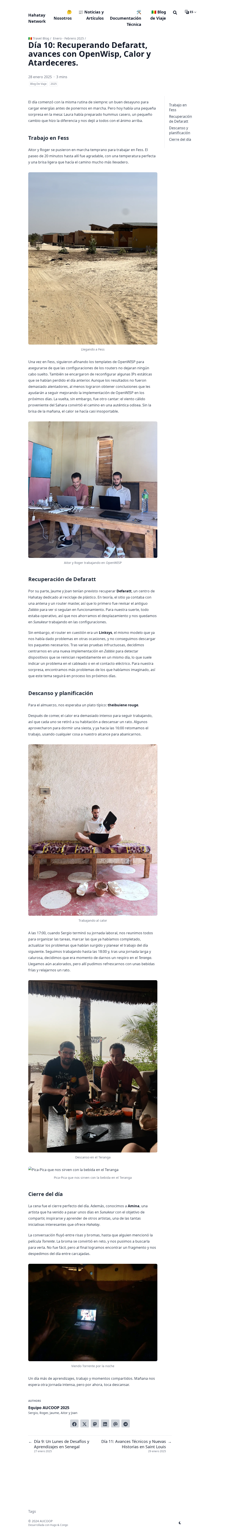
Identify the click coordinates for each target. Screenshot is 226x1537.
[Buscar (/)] (175, 12)
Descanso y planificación (179, 130)
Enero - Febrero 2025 (68, 38)
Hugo (53, 1525)
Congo (64, 1525)
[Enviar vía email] (115, 1423)
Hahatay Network (37, 18)
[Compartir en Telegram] (125, 1423)
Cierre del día (180, 139)
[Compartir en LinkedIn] (105, 1423)
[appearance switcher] (180, 1523)
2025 (54, 84)
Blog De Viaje (38, 84)
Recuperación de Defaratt (180, 119)
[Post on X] (84, 1423)
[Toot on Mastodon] (95, 1423)
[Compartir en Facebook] (74, 1423)
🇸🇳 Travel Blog (38, 38)
